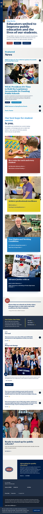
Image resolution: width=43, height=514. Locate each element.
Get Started (7, 451)
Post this (6, 340)
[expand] (40, 60)
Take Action (30, 322)
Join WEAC (27, 475)
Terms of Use (13, 493)
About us (22, 475)
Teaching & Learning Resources (16, 207)
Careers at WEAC (8, 487)
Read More (7, 102)
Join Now (30, 320)
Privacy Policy (7, 493)
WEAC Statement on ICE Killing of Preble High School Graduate (22, 286)
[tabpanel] (23, 81)
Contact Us (16, 487)
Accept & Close (37, 510)
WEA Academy (12, 205)
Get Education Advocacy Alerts (16, 166)
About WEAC (17, 43)
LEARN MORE (8, 384)
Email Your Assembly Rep (16, 102)
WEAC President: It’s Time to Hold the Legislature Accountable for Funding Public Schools (18, 90)
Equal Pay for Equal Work (15, 247)
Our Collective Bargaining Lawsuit (17, 245)
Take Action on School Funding (16, 168)
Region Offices (26, 43)
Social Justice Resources (15, 283)
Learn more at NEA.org (10, 505)
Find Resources (31, 324)
